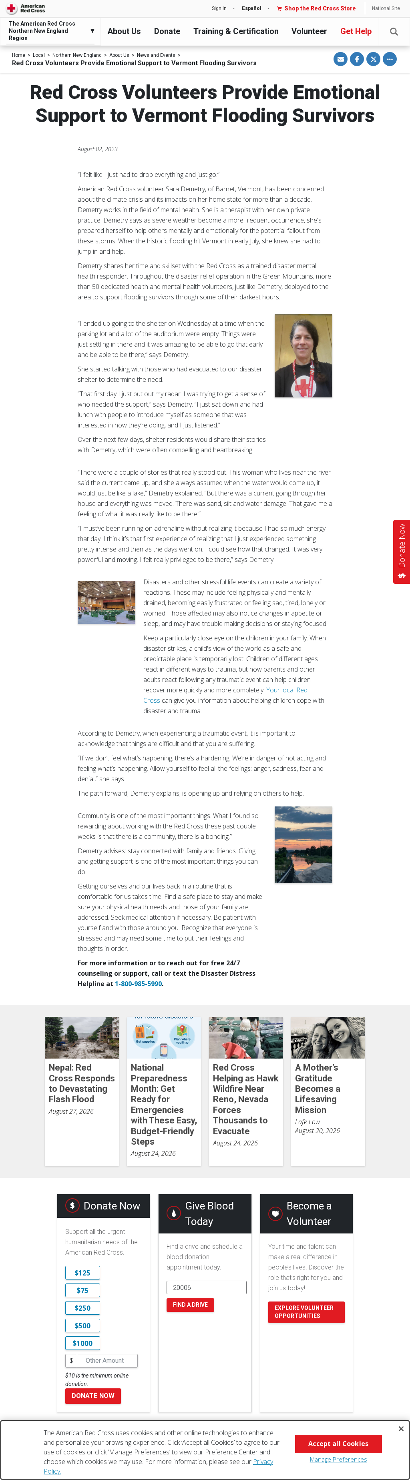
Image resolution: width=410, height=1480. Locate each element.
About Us (124, 31)
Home (18, 55)
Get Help (356, 31)
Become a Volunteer (309, 1213)
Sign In (219, 8)
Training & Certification (236, 31)
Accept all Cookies (338, 1443)
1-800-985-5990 (138, 983)
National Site (386, 8)
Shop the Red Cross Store (320, 8)
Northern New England (77, 55)
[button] (394, 32)
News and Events (156, 55)
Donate (167, 31)
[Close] (401, 1429)
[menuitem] (48, 31)
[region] (205, 1450)
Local (39, 55)
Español (251, 8)
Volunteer (309, 31)
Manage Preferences (338, 1459)
